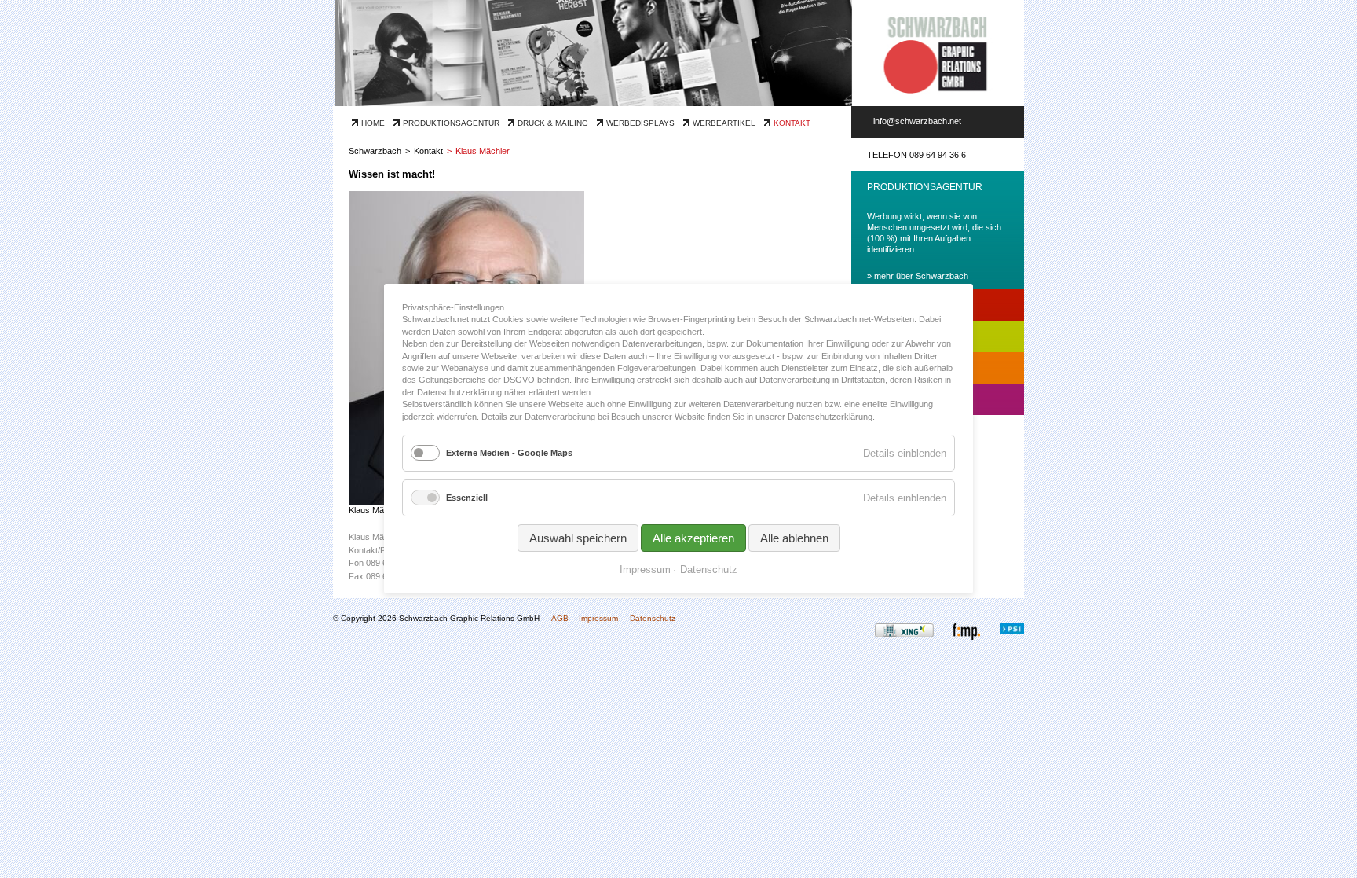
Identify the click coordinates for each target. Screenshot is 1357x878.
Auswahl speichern (578, 539)
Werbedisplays (640, 123)
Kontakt (792, 123)
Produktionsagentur (451, 123)
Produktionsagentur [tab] (924, 187)
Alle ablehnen (794, 539)
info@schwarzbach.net (917, 121)
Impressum (598, 618)
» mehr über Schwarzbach (917, 276)
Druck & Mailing (553, 123)
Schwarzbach (375, 151)
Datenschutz (652, 618)
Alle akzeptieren (693, 539)
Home (373, 123)
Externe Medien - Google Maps (509, 452)
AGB (560, 618)
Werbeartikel (724, 123)
